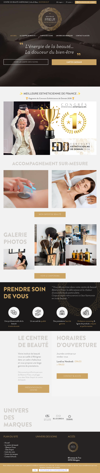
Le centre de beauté (27, 35)
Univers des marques (64, 35)
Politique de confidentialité (53, 470)
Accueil (13, 35)
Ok (35, 470)
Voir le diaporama (49, 276)
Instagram (60, 2)
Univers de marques (11, 454)
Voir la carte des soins (26, 62)
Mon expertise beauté (50, 214)
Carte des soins (46, 35)
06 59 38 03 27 (44, 2)
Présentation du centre (34, 388)
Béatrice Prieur (10, 447)
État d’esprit (9, 449)
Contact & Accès (83, 35)
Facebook (69, 2)
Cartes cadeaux (74, 62)
